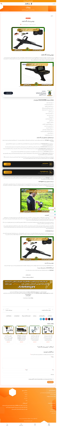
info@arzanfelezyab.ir (50, 396)
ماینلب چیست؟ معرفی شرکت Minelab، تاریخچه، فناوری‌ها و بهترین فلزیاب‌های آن (14, 405)
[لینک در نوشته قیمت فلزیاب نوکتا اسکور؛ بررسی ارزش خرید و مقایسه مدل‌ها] (34, 330)
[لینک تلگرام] (41, 319)
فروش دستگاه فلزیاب (38, 293)
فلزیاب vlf (53, 407)
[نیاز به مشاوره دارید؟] (28, 172)
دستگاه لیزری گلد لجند (42, 315)
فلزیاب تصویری (53, 409)
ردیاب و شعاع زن (28, 18)
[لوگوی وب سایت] (28, 3)
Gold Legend (48, 178)
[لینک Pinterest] (46, 319)
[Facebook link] (52, 319)
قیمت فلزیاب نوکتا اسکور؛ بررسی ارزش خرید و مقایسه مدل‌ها (34, 336)
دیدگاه (52, 357)
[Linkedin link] (44, 319)
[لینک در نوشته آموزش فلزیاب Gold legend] (21, 330)
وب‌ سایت (52, 374)
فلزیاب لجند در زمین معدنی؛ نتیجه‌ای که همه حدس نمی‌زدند (48, 336)
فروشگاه (26, 394)
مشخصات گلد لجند (8, 315)
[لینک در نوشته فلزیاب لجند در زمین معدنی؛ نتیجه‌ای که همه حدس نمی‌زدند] (48, 330)
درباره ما (26, 396)
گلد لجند (52, 58)
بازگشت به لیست (28, 309)
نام (53, 369)
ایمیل (26, 369)
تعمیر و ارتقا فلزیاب (45, 293)
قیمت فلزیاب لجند (16, 315)
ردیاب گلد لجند (49, 265)
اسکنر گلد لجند (50, 315)
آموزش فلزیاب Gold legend (21, 336)
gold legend (52, 270)
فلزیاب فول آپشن (52, 411)
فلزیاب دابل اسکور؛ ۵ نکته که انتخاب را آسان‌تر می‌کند (19, 409)
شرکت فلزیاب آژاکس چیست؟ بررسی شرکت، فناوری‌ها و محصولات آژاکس (16, 407)
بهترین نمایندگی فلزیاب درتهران (33, 292)
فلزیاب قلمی (53, 413)
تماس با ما (25, 398)
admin (31, 24)
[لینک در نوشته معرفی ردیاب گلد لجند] (8, 330)
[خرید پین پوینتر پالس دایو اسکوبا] (28, 93)
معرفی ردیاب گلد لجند (8, 336)
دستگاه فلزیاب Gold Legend (49, 140)
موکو (24, 420)
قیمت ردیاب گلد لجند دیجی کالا (26, 315)
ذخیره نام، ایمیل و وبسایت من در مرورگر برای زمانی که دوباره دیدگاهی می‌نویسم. (40, 379)
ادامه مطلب (48, 341)
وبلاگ (29, 10)
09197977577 (52, 394)
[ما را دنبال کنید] (28, 164)
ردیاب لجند (34, 315)
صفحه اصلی (33, 10)
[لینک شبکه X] (49, 319)
